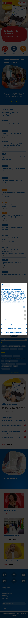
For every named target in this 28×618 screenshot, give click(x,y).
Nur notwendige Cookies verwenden (14, 332)
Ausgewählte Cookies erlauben (14, 328)
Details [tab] (14, 284)
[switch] (25, 311)
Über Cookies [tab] (23, 284)
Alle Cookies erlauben (14, 324)
